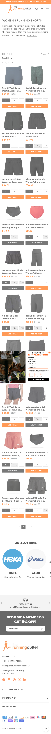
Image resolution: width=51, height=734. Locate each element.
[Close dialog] (49, 352)
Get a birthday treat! (34, 366)
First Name (31, 357)
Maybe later (38, 382)
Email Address (31, 361)
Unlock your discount (38, 379)
